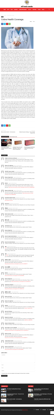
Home (2, 15)
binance (6, 183)
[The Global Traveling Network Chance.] (3, 390)
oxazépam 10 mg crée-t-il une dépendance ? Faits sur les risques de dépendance (17, 148)
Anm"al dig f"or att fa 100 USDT (11, 327)
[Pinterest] (7, 24)
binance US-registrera (9, 165)
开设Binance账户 (8, 259)
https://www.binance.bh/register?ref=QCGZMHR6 (14, 349)
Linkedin (50, 409)
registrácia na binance (9, 284)
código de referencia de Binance (11, 158)
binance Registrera (8, 230)
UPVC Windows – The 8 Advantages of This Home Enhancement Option (43, 394)
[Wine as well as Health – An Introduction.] (3, 400)
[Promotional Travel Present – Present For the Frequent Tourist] (3, 395)
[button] (49, 9)
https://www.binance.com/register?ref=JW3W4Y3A (21, 281)
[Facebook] (2, 24)
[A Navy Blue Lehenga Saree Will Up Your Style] (30, 400)
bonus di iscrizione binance (10, 242)
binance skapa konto (9, 177)
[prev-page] (1, 151)
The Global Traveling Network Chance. (14, 388)
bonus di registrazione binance (11, 236)
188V (6, 253)
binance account (8, 333)
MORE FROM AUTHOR (13, 136)
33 (34, 21)
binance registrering (28, 308)
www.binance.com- (8, 225)
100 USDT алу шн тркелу (9, 171)
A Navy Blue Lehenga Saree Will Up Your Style (42, 399)
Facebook (37, 409)
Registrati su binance (9, 317)
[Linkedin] (48, 410)
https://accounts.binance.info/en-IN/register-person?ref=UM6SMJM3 (21, 187)
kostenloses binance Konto (10, 197)
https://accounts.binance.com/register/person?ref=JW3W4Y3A (16, 330)
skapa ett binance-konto (9, 323)
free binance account (9, 200)
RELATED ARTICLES (5, 136)
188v (6, 246)
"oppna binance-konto (9, 340)
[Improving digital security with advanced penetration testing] (30, 390)
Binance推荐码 (7, 266)
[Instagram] (41, 410)
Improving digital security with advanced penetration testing (41, 389)
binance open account (9, 213)
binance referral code (9, 190)
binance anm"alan (8, 296)
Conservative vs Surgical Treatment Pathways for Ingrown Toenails (6, 148)
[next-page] (3, 151)
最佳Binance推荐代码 (28, 319)
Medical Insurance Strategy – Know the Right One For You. (27, 133)
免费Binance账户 (8, 291)
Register (6, 305)
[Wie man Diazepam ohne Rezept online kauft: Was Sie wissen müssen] (29, 142)
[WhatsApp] (9, 24)
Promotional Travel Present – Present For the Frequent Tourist (15, 394)
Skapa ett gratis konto (9, 346)
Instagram (44, 409)
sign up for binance (8, 311)
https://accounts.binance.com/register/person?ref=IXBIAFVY (16, 337)
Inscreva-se (7, 203)
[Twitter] (5, 24)
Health (5, 15)
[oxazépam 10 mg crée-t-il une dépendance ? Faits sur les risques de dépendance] (18, 142)
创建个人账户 (7, 219)
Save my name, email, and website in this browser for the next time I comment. (15, 373)
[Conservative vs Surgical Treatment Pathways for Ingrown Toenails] (6, 142)
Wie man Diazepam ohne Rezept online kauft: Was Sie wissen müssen (29, 148)
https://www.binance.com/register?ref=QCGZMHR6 (14, 275)
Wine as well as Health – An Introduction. (14, 399)
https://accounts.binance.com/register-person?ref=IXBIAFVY (16, 263)
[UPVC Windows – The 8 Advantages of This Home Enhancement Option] (30, 395)
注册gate (6, 208)
